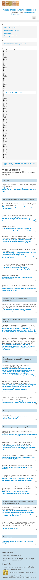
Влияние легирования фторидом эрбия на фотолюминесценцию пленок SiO (16, 310)
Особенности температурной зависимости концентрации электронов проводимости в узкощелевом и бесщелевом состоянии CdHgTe (19, 218)
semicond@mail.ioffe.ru (30, 12)
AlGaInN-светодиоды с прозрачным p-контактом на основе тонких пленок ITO (19, 435)
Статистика (7, 33)
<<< (30, 165)
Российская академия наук (12, 555)
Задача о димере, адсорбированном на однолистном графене (15, 417)
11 (20, 92)
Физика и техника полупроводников (19, 10)
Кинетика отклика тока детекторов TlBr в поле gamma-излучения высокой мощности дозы (17, 479)
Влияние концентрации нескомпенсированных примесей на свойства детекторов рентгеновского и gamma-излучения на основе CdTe (19, 447)
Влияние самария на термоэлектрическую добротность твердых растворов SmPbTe (17, 229)
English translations (16, 14)
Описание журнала (10, 28)
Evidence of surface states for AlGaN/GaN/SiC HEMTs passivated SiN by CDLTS (19, 458)
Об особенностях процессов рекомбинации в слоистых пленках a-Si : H (17, 278)
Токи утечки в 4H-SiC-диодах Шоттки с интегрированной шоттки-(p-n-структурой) (16, 492)
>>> (34, 165)
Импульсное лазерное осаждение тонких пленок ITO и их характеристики (18, 527)
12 (22, 92)
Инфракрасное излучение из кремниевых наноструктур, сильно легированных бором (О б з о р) (19, 189)
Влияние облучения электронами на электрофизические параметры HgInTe (16, 268)
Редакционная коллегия (11, 30)
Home (5, 163)
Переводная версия (10, 36)
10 (18, 92)
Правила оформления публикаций (15, 44)
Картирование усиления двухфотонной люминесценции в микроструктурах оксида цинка (19, 401)
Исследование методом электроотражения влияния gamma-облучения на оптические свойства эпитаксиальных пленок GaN (16, 241)
